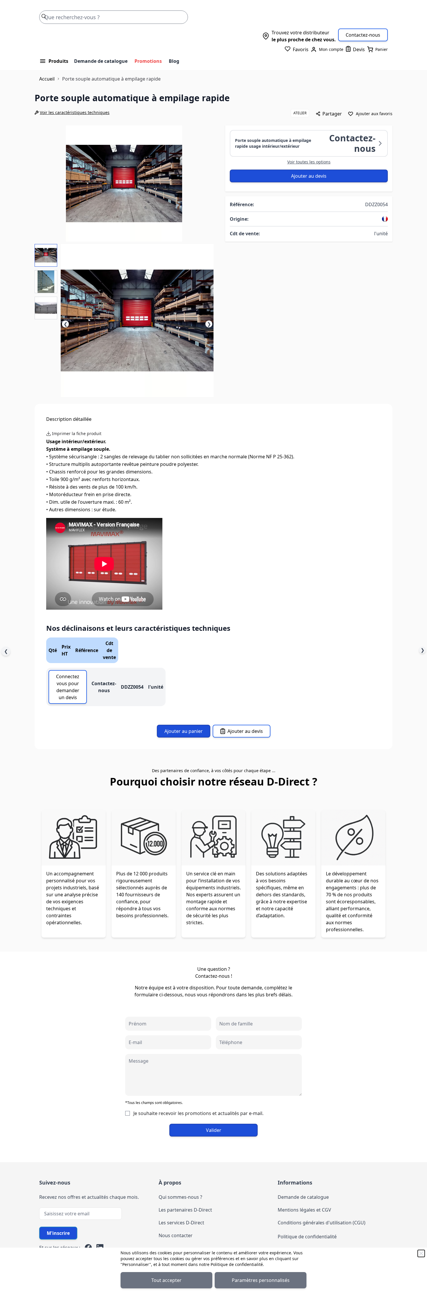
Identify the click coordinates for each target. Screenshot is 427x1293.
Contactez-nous (363, 35)
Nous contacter (176, 1235)
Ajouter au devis (308, 176)
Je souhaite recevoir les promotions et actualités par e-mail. (198, 1113)
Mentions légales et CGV (304, 1210)
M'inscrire (58, 1233)
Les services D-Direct (181, 1222)
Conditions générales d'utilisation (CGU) (321, 1222)
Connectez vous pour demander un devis (67, 687)
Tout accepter (166, 1280)
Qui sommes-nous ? (180, 1197)
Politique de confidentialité (237, 1264)
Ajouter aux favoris (374, 113)
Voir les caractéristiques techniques (75, 112)
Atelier (299, 113)
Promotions (148, 61)
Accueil (47, 79)
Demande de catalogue (101, 61)
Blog (174, 61)
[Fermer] (421, 1253)
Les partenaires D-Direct (185, 1210)
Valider (213, 1130)
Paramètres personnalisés (261, 1280)
